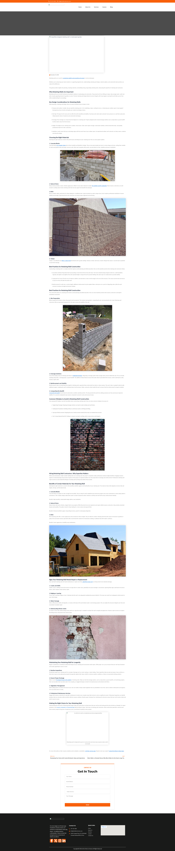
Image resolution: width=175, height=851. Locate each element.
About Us (87, 7)
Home (80, 7)
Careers (104, 7)
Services (96, 7)
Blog (111, 7)
